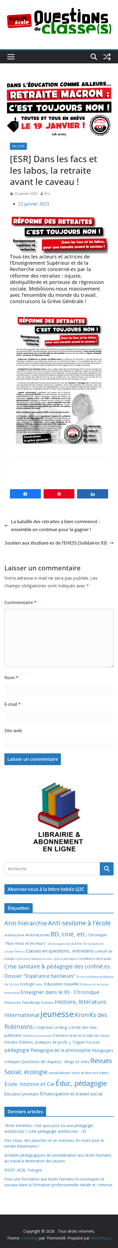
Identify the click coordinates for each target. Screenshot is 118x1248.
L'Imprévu (43, 1027)
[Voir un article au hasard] (107, 56)
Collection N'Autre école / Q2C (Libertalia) (46, 959)
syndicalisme (59, 1072)
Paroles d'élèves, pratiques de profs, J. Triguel (44, 1042)
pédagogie (16, 1050)
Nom (11, 678)
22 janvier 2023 (33, 204)
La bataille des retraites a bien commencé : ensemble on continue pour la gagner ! (55, 526)
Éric (47, 193)
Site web (13, 731)
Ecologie (27, 984)
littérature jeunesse (37, 1035)
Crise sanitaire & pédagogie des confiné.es (57, 966)
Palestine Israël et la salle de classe (81, 1035)
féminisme (12, 1002)
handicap (31, 1002)
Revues (101, 1060)
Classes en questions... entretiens (60, 951)
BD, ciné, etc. (68, 934)
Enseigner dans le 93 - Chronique (59, 991)
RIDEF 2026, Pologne (23, 1170)
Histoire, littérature (80, 1001)
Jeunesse (57, 1013)
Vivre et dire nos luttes (90, 1072)
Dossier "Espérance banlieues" (39, 976)
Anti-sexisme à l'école (79, 923)
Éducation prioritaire (21, 1094)
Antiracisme (37, 934)
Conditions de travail (94, 958)
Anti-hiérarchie (25, 923)
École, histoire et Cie (29, 1084)
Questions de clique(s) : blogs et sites (55, 1061)
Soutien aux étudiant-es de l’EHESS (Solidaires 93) (56, 543)
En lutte (18, 146)
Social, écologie (25, 1071)
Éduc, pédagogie (81, 1083)
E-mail (12, 704)
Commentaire (20, 602)
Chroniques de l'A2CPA (64, 944)
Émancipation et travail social (71, 1094)
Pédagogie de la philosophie (60, 1050)
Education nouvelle (61, 984)
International (21, 1015)
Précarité (93, 1042)
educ (39, 984)
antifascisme (14, 935)
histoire (47, 1002)
